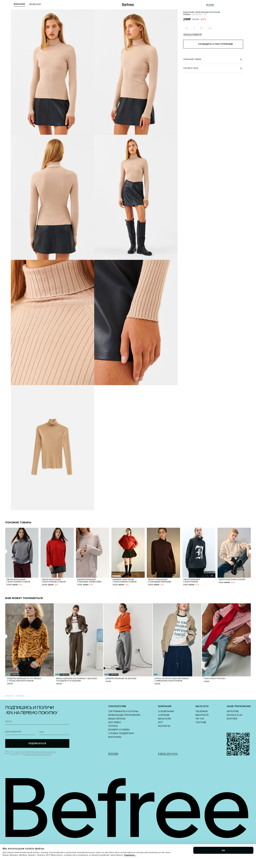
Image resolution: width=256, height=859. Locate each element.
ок (223, 850)
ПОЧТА (8, 721)
